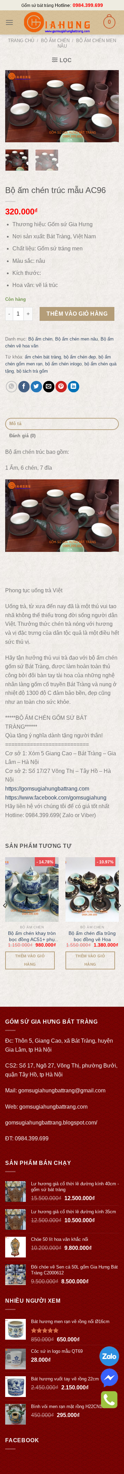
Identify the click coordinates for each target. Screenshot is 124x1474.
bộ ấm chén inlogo (63, 363)
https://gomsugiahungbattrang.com (47, 789)
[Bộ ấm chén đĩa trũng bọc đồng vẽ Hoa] (92, 889)
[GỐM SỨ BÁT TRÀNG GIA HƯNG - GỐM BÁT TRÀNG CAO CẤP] (57, 22)
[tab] (62, 424)
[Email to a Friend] (48, 386)
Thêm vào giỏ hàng (76, 314)
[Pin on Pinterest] (61, 386)
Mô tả (15, 423)
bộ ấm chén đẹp (80, 357)
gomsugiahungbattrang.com (53, 1107)
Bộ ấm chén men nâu (76, 339)
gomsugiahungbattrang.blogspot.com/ (51, 1123)
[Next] (108, 106)
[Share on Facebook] (24, 386)
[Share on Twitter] (36, 386)
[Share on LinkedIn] (73, 386)
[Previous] (16, 106)
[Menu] (9, 22)
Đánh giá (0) (22, 435)
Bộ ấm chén (55, 40)
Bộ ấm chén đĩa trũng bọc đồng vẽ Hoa (92, 936)
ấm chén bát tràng (43, 357)
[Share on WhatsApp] (11, 386)
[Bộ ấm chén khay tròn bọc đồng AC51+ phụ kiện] (32, 889)
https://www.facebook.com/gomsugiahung (55, 798)
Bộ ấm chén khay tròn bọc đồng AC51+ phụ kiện (32, 936)
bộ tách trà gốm (32, 371)
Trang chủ (21, 40)
